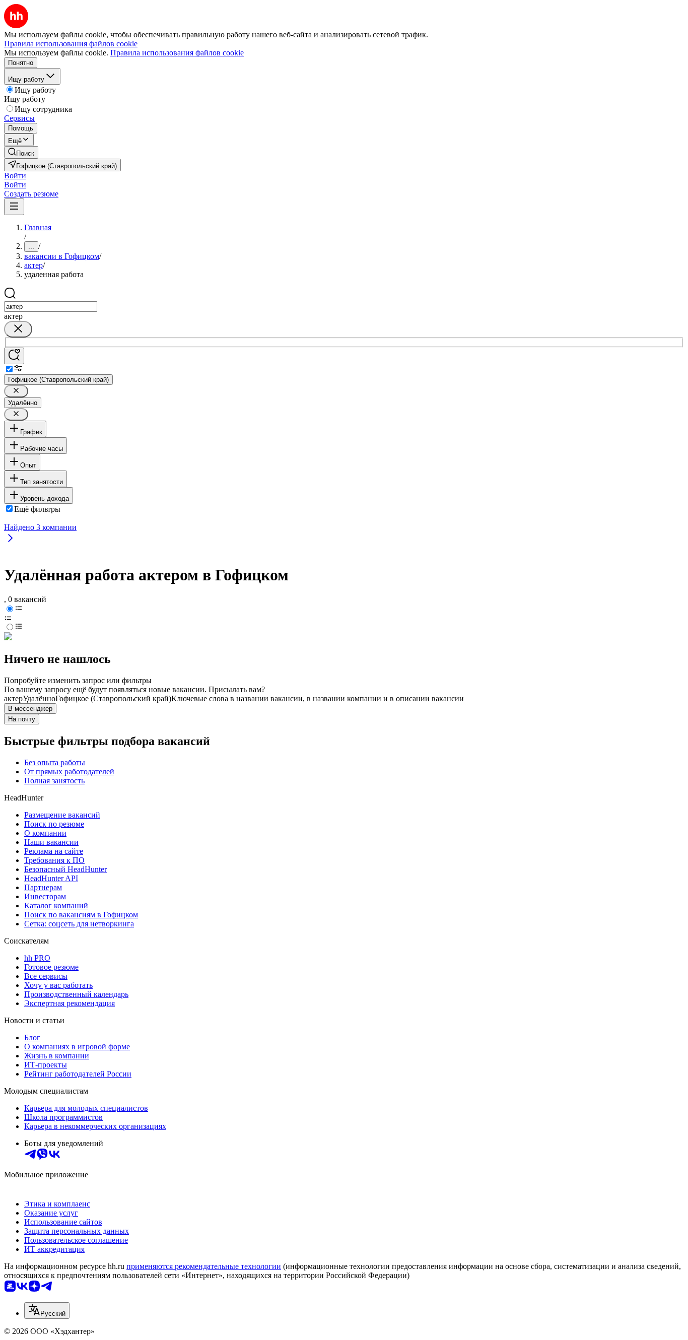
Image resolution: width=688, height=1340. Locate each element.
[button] (15, 175)
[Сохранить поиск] (14, 356)
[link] (21, 152)
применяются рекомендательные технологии (203, 1266)
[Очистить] (18, 329)
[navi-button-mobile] (14, 206)
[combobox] (50, 306)
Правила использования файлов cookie (177, 52)
